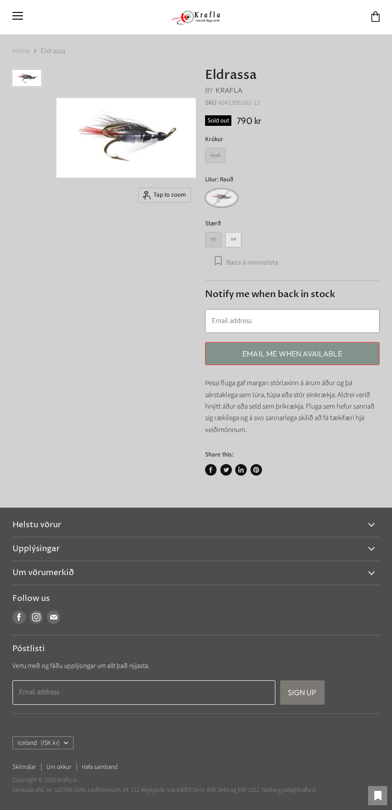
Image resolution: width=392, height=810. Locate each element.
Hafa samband (100, 767)
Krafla (229, 90)
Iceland (39, 743)
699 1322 (248, 790)
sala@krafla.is (299, 790)
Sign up (302, 692)
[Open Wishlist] (377, 795)
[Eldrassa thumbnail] (26, 78)
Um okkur (58, 767)
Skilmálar (24, 767)
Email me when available (292, 353)
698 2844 (218, 790)
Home (21, 51)
